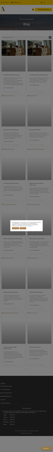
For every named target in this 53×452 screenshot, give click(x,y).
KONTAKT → (46, 448)
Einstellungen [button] (15, 228)
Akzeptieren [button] (22, 228)
